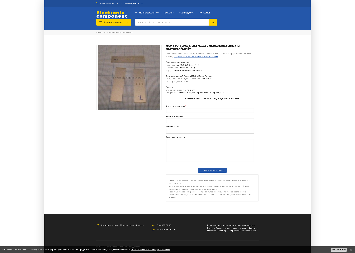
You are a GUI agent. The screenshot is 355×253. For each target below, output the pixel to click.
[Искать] (213, 22)
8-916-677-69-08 (107, 3)
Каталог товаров (112, 22)
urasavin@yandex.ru (134, 3)
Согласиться (339, 250)
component (111, 14)
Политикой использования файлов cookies (150, 249)
